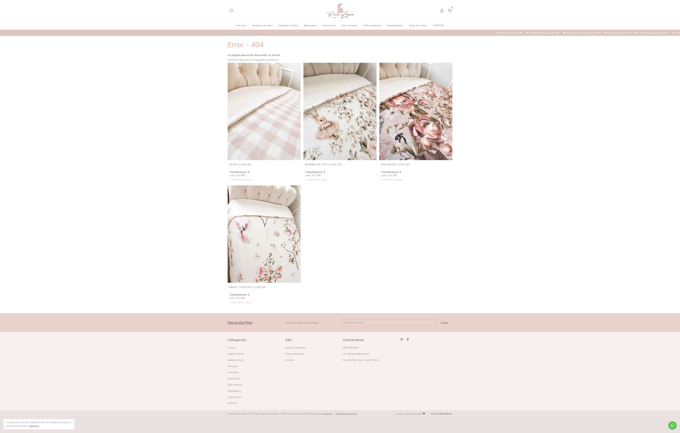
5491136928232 (351, 347)
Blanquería (310, 25)
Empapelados (395, 25)
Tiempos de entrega (294, 353)
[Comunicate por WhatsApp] (672, 425)
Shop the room (418, 25)
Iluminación (329, 25)
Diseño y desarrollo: (409, 413)
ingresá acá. (327, 413)
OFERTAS (438, 25)
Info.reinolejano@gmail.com (356, 353)
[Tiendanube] (441, 414)
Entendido (34, 426)
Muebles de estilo (262, 25)
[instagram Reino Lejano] (401, 339)
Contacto (289, 360)
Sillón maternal (372, 25)
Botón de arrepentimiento (346, 413)
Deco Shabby (349, 25)
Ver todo (241, 25)
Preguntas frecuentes (295, 347)
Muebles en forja (288, 25)
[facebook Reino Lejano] (407, 339)
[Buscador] (231, 11)
